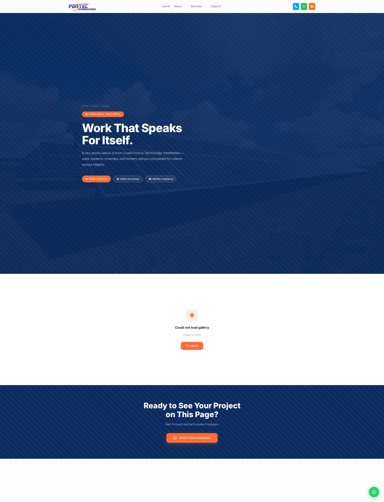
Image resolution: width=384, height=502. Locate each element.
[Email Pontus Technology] (312, 6)
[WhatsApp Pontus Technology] (304, 6)
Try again (192, 345)
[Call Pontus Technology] (296, 6)
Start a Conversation (195, 438)
